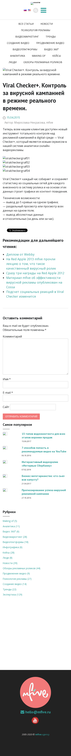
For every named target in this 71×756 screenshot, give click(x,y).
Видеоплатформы (25, 49)
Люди (13, 62)
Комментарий (12, 336)
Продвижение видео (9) (16, 573)
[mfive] (35, 3)
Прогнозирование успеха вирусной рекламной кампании (44, 491)
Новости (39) (10, 563)
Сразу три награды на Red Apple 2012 (35, 273)
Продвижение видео (50, 43)
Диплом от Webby (20, 254)
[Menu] (43, 10)
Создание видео (18, 43)
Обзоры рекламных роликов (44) (21, 568)
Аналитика (17, 55)
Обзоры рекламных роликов (42, 62)
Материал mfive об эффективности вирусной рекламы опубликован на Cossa (34, 282)
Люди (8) (7, 557)
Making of (38, 55)
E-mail (8, 393)
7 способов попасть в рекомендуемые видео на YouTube (44, 449)
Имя (7, 379)
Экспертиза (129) (12, 594)
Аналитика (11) (11, 526)
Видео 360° (51, 49)
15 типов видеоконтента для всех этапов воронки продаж (43, 435)
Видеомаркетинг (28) (15, 536)
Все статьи (26, 23)
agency (42, 734)
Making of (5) (10, 521)
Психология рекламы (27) (17, 578)
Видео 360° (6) (11, 531)
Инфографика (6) (12, 547)
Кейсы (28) (8, 552)
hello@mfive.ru (38, 712)
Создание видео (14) (15, 584)
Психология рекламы (35, 30)
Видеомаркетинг (27, 36)
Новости (46, 23)
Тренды (51, 36)
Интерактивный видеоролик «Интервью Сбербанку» (40, 463)
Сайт (6, 407)
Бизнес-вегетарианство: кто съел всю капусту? (43, 477)
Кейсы (56, 55)
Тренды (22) (9, 589)
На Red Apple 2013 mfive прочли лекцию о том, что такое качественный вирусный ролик (31, 263)
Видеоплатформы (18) (15, 542)
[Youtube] (35, 720)
